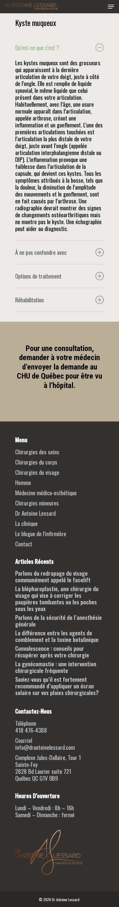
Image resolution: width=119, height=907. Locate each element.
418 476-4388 (31, 730)
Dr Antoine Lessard (35, 513)
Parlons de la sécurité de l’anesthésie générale (58, 620)
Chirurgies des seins (37, 451)
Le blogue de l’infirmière (40, 533)
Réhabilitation (29, 300)
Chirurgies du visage (37, 472)
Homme (23, 482)
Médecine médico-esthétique (46, 492)
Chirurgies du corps (36, 462)
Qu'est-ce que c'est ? (37, 47)
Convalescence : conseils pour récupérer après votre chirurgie (52, 651)
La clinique (26, 523)
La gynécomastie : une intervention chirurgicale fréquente (55, 667)
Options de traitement (38, 276)
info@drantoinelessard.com (45, 747)
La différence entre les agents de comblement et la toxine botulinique (57, 636)
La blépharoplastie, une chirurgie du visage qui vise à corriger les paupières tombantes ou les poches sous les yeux (57, 598)
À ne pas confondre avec (41, 252)
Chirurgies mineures (37, 503)
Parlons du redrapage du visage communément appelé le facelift (52, 576)
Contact (23, 543)
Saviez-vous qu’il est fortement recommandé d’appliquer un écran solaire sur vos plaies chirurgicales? (57, 686)
